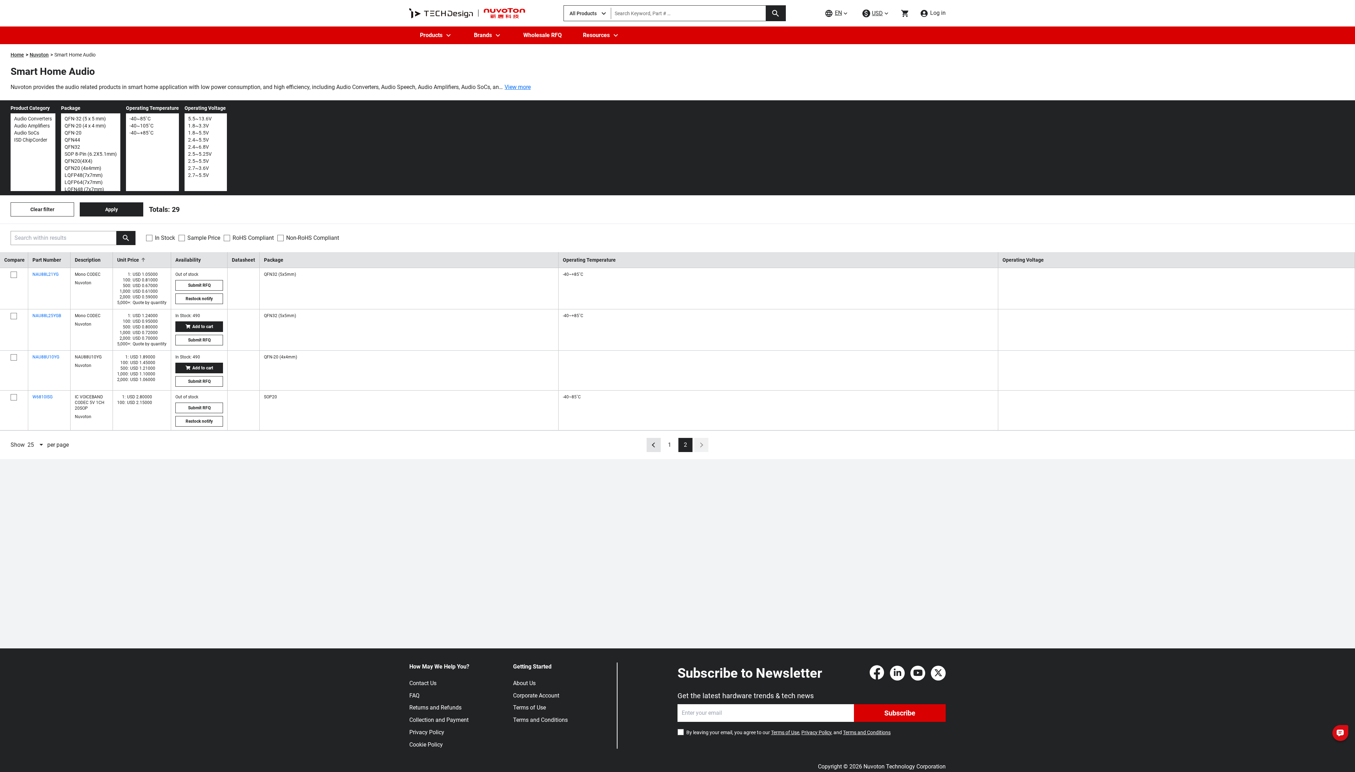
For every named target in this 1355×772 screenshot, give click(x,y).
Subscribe (899, 713)
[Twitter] (938, 673)
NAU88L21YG (45, 274)
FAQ (414, 695)
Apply (111, 209)
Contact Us (422, 683)
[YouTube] (917, 673)
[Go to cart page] (905, 13)
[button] (142, 259)
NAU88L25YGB (46, 315)
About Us (524, 683)
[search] (126, 238)
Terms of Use (529, 707)
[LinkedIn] (897, 673)
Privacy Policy (426, 732)
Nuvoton (39, 55)
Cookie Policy (426, 744)
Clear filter (42, 209)
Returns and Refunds (435, 707)
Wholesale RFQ (542, 35)
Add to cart (202, 326)
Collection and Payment (439, 720)
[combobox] (36, 445)
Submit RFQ (199, 285)
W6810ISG (42, 396)
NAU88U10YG (45, 357)
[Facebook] (876, 673)
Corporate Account (536, 695)
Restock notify (199, 298)
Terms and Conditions (540, 720)
